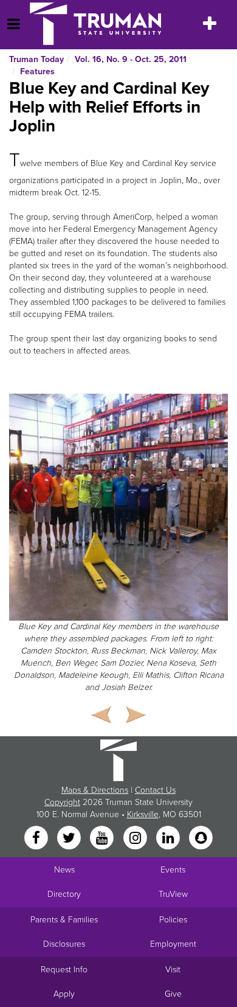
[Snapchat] (201, 838)
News (64, 870)
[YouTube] (103, 838)
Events (172, 870)
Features (37, 71)
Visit (172, 969)
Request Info (64, 969)
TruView (173, 894)
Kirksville (143, 814)
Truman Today (36, 59)
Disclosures (64, 944)
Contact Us (155, 790)
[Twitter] (69, 838)
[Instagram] (136, 838)
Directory (64, 894)
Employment (173, 944)
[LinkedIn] (169, 838)
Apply (64, 994)
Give (173, 994)
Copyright (62, 802)
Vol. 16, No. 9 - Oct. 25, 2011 (131, 59)
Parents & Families (64, 920)
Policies (173, 920)
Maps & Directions (94, 790)
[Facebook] (37, 838)
